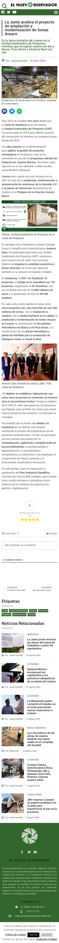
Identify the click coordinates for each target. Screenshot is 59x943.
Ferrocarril (34, 794)
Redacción (14, 751)
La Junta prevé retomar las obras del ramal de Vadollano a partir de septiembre (41, 644)
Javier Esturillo (19, 60)
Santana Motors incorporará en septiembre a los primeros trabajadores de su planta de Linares (41, 675)
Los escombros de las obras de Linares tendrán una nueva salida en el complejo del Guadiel (41, 739)
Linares (33, 611)
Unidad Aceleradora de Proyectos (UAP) (28, 128)
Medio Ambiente (36, 728)
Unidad (31, 614)
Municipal (33, 634)
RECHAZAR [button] (46, 935)
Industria (9, 69)
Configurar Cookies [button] (46, 939)
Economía (33, 664)
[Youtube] (14, 12)
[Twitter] (9, 12)
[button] (4, 4)
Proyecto (6, 614)
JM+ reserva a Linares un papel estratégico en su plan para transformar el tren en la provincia (42, 805)
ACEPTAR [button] (33, 935)
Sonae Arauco (19, 614)
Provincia (43, 611)
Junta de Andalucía (18, 611)
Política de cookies (15, 934)
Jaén (4, 611)
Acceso (53, 533)
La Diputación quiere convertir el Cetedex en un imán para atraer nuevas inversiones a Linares (41, 707)
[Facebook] (3, 12)
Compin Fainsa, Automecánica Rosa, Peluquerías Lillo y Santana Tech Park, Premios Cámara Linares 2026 (40, 772)
